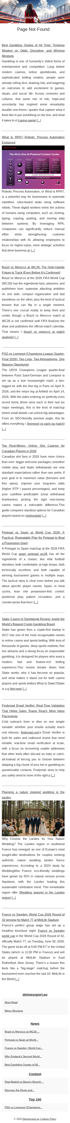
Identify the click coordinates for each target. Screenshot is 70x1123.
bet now (16, 688)
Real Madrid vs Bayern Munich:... (24, 1081)
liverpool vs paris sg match (46, 423)
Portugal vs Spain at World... (21, 1039)
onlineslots (33, 515)
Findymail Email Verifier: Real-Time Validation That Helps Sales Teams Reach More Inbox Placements (33, 711)
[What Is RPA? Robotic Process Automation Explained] (33, 167)
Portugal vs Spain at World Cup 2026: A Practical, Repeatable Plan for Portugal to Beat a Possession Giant (33, 538)
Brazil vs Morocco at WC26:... (22, 1031)
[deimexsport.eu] (35, 11)
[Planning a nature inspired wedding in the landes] (33, 818)
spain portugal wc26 (33, 554)
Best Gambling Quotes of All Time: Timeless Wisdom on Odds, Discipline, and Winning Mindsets (33, 51)
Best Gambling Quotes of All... (22, 1064)
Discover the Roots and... (20, 1090)
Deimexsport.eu (30, 1119)
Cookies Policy (48, 1119)
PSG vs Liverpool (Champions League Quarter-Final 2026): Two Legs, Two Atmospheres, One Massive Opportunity (33, 359)
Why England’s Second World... (23, 1056)
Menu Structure (14, 1010)
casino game (26, 120)
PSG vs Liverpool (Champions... (23, 1107)
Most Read (11, 1002)
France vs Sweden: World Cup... (24, 1048)
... (39, 120)
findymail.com (30, 732)
